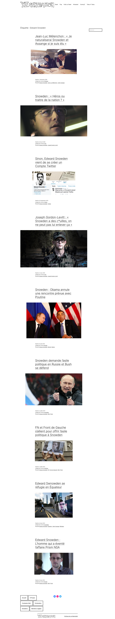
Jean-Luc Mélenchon (52, 82)
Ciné (45, 143)
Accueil (24, 598)
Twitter (45, 202)
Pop (61, 4)
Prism (51, 414)
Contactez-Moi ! (26, 603)
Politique (46, 81)
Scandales (46, 412)
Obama (53, 347)
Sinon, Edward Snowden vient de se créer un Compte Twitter (51, 162)
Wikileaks (62, 526)
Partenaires (38, 603)
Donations (25, 608)
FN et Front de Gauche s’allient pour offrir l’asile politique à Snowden (51, 431)
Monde (45, 345)
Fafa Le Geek (67, 4)
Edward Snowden (43, 82)
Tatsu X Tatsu (91, 4)
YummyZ (82, 4)
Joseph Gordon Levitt (53, 145)
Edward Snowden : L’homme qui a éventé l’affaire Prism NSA (50, 543)
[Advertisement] (57, 17)
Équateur (50, 526)
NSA (49, 414)
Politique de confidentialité (71, 616)
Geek (56, 4)
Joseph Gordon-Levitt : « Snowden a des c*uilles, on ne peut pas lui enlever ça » (53, 220)
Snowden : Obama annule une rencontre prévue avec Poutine (53, 293)
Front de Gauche (53, 470)
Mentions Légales (36, 608)
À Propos (32, 598)
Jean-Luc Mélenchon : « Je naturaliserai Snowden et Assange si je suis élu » (53, 39)
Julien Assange (61, 82)
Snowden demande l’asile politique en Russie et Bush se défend (53, 364)
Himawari (75, 4)
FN (48, 470)
